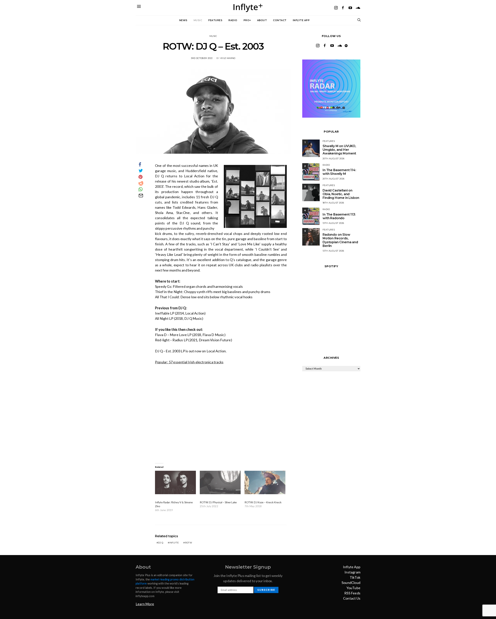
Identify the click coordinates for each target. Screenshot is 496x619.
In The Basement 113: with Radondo (339, 216)
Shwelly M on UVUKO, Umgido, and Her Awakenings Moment (339, 149)
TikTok (355, 577)
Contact (280, 20)
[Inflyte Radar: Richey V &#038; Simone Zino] (175, 482)
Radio (232, 20)
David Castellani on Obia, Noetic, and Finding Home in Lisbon (341, 194)
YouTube (353, 588)
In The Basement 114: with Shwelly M (339, 172)
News (183, 20)
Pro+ (247, 20)
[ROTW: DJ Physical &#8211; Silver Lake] (220, 482)
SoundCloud (351, 582)
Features (215, 20)
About (262, 20)
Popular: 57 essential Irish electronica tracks (189, 362)
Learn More (145, 604)
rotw (188, 542)
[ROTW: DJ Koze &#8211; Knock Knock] (265, 482)
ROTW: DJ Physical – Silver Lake (218, 502)
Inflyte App (301, 20)
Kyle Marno (227, 58)
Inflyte (174, 542)
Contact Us (351, 598)
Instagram (352, 572)
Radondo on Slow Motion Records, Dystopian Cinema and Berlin (340, 240)
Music (198, 20)
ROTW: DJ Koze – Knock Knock (263, 502)
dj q (160, 542)
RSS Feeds (352, 593)
